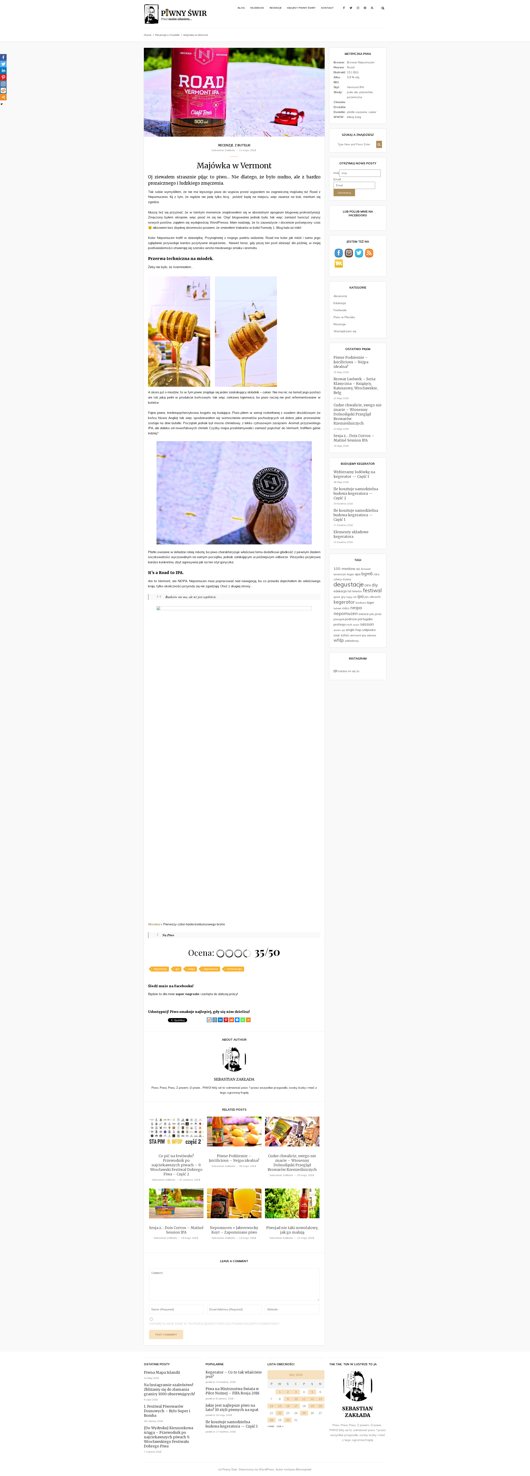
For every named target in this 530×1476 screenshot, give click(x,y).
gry (343, 596)
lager (370, 602)
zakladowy (352, 640)
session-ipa (339, 630)
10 (296, 1399)
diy (375, 585)
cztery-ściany (342, 579)
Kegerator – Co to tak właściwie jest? (234, 1374)
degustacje (160, 968)
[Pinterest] (226, 1019)
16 (287, 1406)
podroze (351, 619)
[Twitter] (3, 64)
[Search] (379, 144)
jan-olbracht (373, 596)
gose (337, 596)
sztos (345, 635)
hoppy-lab (351, 597)
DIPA (368, 585)
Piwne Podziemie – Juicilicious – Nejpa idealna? (234, 1158)
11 (304, 1399)
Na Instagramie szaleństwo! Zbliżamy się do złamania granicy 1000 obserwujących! (169, 1389)
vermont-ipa (234, 968)
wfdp (339, 640)
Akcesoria (340, 296)
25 (304, 1413)
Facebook (257, 7)
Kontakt (327, 7)
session (367, 624)
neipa (191, 968)
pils (372, 614)
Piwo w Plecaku (344, 317)
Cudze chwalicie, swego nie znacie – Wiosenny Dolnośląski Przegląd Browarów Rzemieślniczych (292, 1163)
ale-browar (363, 569)
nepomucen (211, 968)
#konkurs (155, 924)
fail (349, 591)
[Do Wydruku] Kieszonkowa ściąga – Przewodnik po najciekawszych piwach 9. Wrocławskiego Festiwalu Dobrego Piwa (168, 1437)
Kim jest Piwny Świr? (301, 7)
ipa (177, 968)
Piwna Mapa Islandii (162, 1372)
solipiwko (369, 630)
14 (271, 1406)
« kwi (270, 1426)
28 (271, 1420)
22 (279, 1413)
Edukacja (340, 303)
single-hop (353, 630)
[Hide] (1, 104)
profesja (340, 624)
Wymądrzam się (345, 331)
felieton (357, 591)
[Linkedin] (220, 1019)
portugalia (365, 619)
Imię (336, 173)
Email (337, 179)
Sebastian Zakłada (223, 150)
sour (337, 635)
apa (357, 574)
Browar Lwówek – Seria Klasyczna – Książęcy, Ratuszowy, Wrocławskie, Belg (356, 386)
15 (279, 1406)
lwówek (337, 608)
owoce (364, 614)
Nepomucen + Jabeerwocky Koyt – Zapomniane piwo (234, 1230)
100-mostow (344, 568)
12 (312, 1399)
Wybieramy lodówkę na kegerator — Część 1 (354, 474)
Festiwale (340, 310)
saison (356, 624)
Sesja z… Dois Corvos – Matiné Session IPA (176, 1230)
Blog (241, 7)
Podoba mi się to (347, 671)
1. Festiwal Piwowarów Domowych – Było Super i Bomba (167, 1411)
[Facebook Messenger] (237, 1019)
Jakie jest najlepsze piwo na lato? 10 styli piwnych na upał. (232, 1407)
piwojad (339, 619)
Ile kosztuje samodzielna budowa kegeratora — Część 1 (356, 515)
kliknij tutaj (354, 117)
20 (320, 1406)
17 (296, 1406)
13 (320, 1399)
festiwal (372, 590)
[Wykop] (209, 1019)
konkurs (361, 602)
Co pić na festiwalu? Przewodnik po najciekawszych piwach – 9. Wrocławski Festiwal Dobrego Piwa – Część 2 (176, 1165)
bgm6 (367, 573)
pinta (378, 614)
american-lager (344, 574)
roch (349, 624)
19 (312, 1406)
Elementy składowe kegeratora (351, 534)
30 (287, 1420)
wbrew (371, 635)
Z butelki (174, 34)
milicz (345, 608)
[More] (248, 1019)
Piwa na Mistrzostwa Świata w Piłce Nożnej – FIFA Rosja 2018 (232, 1391)
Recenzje (276, 7)
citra (376, 574)
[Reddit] (231, 1019)
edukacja (340, 591)
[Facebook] (3, 57)
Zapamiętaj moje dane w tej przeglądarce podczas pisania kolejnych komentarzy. (214, 1324)
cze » (280, 1426)
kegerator (344, 602)
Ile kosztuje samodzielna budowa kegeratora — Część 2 (356, 493)
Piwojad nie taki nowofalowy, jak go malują (292, 1230)
